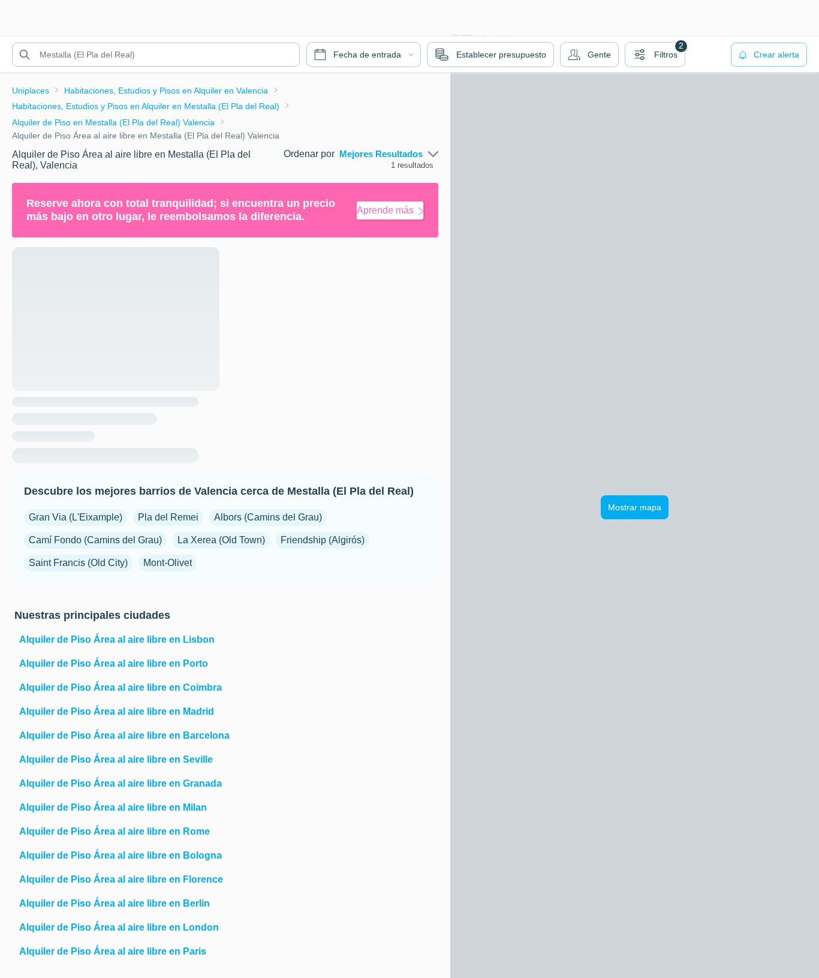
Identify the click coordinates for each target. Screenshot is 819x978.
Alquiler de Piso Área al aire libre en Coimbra (120, 687)
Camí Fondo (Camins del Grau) (95, 540)
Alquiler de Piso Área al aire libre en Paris (112, 951)
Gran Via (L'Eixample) (75, 517)
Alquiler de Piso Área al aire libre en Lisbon (117, 639)
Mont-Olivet (167, 563)
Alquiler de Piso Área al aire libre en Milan (113, 807)
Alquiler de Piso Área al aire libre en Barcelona (124, 735)
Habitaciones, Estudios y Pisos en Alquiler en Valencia (166, 90)
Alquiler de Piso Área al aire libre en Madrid (116, 711)
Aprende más (385, 210)
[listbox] (388, 154)
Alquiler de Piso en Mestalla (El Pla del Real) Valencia (113, 122)
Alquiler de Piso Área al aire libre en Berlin (114, 903)
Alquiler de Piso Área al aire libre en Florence (121, 879)
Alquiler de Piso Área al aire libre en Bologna (120, 855)
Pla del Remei (168, 517)
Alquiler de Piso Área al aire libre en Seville (116, 759)
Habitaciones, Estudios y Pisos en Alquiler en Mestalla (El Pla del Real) (145, 106)
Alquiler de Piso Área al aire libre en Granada (120, 783)
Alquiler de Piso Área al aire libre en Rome (114, 831)
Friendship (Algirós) (323, 540)
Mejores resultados (381, 154)
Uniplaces (30, 90)
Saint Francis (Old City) (78, 563)
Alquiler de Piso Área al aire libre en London (119, 927)
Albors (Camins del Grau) (268, 517)
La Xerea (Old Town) (221, 540)
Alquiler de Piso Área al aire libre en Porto (113, 663)
